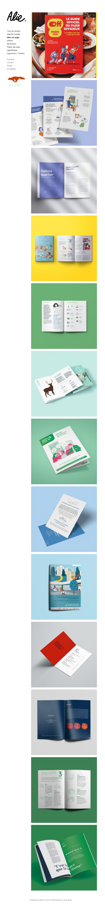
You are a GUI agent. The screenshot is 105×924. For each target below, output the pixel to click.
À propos (11, 59)
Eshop (9, 65)
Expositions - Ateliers (16, 53)
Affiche (10, 40)
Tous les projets (13, 31)
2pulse (70, 900)
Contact (10, 62)
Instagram (11, 69)
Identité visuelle (13, 34)
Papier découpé (13, 47)
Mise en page (13, 37)
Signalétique (12, 50)
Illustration (11, 44)
